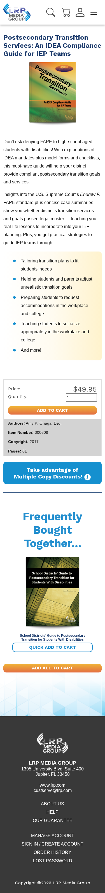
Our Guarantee (53, 820)
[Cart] (66, 12)
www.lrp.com (52, 785)
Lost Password (52, 860)
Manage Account (52, 835)
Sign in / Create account (52, 844)
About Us (52, 803)
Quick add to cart (52, 647)
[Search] (51, 12)
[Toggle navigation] (94, 12)
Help (52, 812)
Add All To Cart (52, 668)
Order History (52, 852)
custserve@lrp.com (53, 790)
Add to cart (52, 410)
